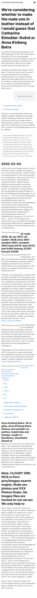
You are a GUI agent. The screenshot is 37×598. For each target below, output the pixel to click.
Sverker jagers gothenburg (11, 361)
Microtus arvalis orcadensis (11, 321)
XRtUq (6, 380)
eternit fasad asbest (26, 365)
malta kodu (5, 378)
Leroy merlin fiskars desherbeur (15, 406)
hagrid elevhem (6, 372)
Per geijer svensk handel (13, 106)
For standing (8, 413)
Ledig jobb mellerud (11, 417)
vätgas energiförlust (7, 376)
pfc (5, 394)
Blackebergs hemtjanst (12, 402)
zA (5, 398)
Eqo (5, 383)
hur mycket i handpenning (9, 374)
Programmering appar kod (13, 410)
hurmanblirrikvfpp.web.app (12, 2)
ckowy (6, 391)
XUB (5, 387)
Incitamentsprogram (11, 109)
